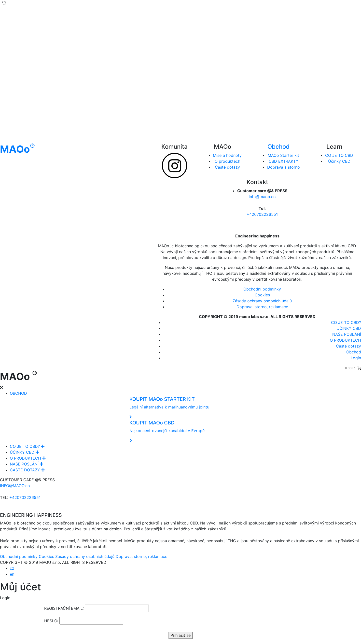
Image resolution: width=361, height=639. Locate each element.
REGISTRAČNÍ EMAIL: (64, 608)
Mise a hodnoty (227, 155)
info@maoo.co (262, 196)
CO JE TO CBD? (346, 322)
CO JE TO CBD (339, 155)
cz (12, 568)
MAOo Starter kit (283, 155)
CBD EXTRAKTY (283, 161)
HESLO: (51, 620)
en (12, 574)
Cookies (262, 294)
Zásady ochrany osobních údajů (262, 300)
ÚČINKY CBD (348, 328)
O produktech (227, 161)
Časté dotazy (227, 167)
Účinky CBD (339, 161)
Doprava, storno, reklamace (262, 306)
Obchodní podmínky (262, 289)
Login (356, 357)
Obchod (278, 146)
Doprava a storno (283, 167)
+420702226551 (262, 214)
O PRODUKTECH (345, 340)
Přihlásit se (180, 635)
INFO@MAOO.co (15, 485)
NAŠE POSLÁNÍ (346, 334)
